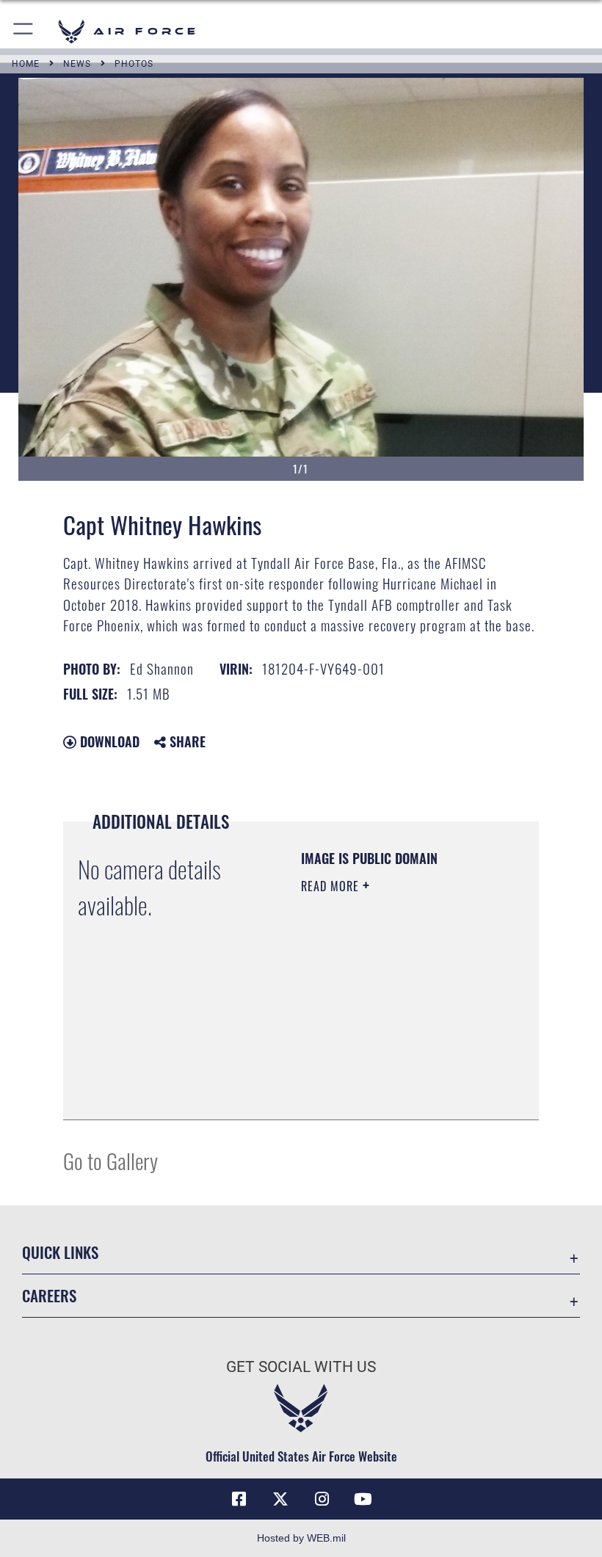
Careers (49, 1295)
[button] (24, 31)
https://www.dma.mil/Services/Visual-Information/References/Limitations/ (390, 1071)
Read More (332, 886)
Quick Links (60, 1252)
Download (107, 741)
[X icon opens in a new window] (280, 1499)
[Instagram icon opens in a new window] (322, 1499)
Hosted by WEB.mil (301, 1538)
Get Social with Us (301, 1367)
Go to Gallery (110, 1160)
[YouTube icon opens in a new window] (363, 1499)
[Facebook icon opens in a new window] (239, 1499)
